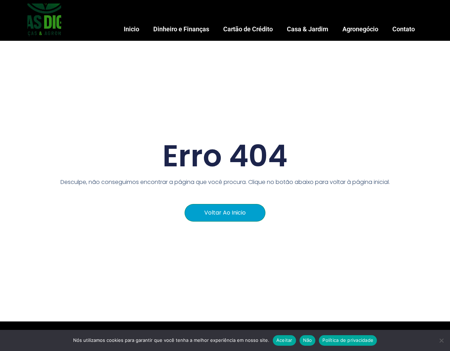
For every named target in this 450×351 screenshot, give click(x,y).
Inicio (131, 29)
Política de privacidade (347, 340)
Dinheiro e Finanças (181, 29)
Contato (403, 29)
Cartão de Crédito (248, 29)
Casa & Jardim (307, 29)
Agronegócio (360, 29)
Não (307, 340)
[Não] (441, 340)
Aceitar (284, 340)
